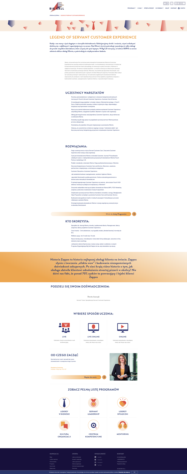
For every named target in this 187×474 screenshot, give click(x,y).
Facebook (178, 3)
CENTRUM (93, 434)
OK (134, 472)
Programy (131, 8)
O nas (139, 8)
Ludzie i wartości (54, 459)
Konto (182, 8)
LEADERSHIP (93, 414)
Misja (51, 457)
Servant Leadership (76, 459)
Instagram (181, 3)
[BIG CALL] (57, 7)
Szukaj (172, 3)
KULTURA (64, 434)
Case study (52, 466)
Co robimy (159, 8)
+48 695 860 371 (121, 459)
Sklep (167, 8)
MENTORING (123, 434)
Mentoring (74, 468)
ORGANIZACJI (64, 436)
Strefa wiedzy (149, 8)
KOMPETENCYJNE (93, 436)
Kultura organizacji (76, 463)
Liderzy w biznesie (76, 457)
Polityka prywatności (122, 461)
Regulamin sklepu (121, 463)
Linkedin (176, 3)
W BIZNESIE (64, 414)
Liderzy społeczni (76, 461)
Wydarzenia (52, 468)
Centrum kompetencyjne (78, 466)
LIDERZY (64, 411)
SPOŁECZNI (122, 414)
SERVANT (93, 411)
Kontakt (174, 8)
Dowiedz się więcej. (124, 472)
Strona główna (54, 15)
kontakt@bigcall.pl (121, 457)
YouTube (184, 3)
